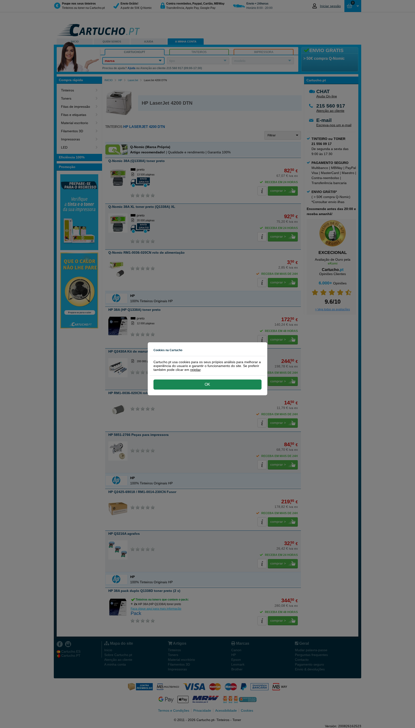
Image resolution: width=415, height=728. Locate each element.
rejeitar (195, 370)
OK (207, 384)
